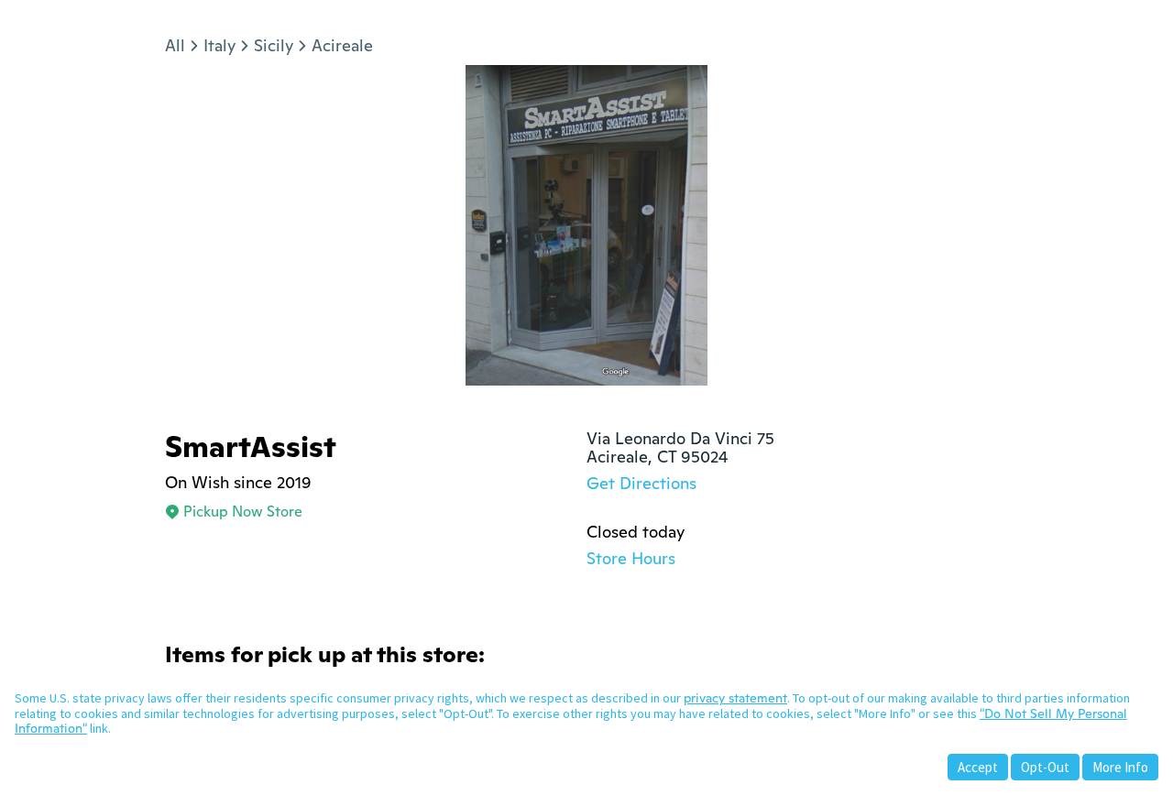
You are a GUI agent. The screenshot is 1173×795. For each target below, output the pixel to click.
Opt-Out (1045, 767)
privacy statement (735, 698)
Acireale (342, 45)
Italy (219, 45)
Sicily (273, 45)
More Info (1120, 767)
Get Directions (641, 483)
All (175, 45)
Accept (978, 767)
